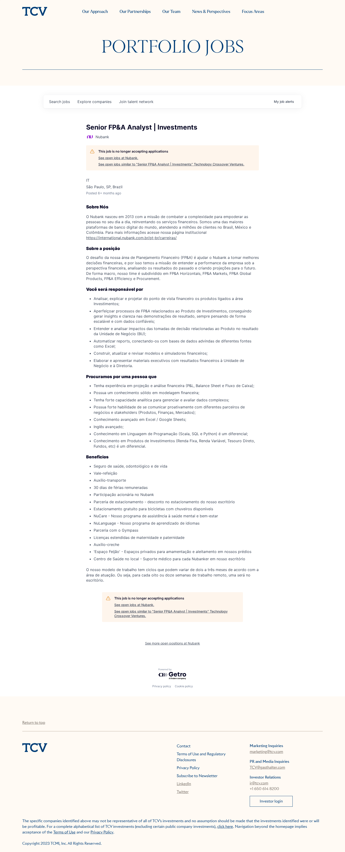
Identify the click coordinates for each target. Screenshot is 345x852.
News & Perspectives (211, 11)
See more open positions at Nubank (172, 643)
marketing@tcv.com (266, 751)
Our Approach (95, 11)
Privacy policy (161, 686)
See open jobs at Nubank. (118, 158)
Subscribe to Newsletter (197, 775)
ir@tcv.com (259, 783)
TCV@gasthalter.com (267, 767)
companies (94, 101)
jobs (59, 101)
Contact (184, 746)
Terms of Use (64, 832)
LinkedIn (184, 783)
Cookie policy (184, 686)
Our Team (171, 11)
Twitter (183, 791)
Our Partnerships (135, 11)
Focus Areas (253, 11)
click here (225, 826)
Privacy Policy (188, 767)
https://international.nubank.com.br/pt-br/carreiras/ (131, 237)
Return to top (33, 722)
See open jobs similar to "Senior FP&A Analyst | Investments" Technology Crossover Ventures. (171, 164)
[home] (34, 12)
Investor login (271, 801)
